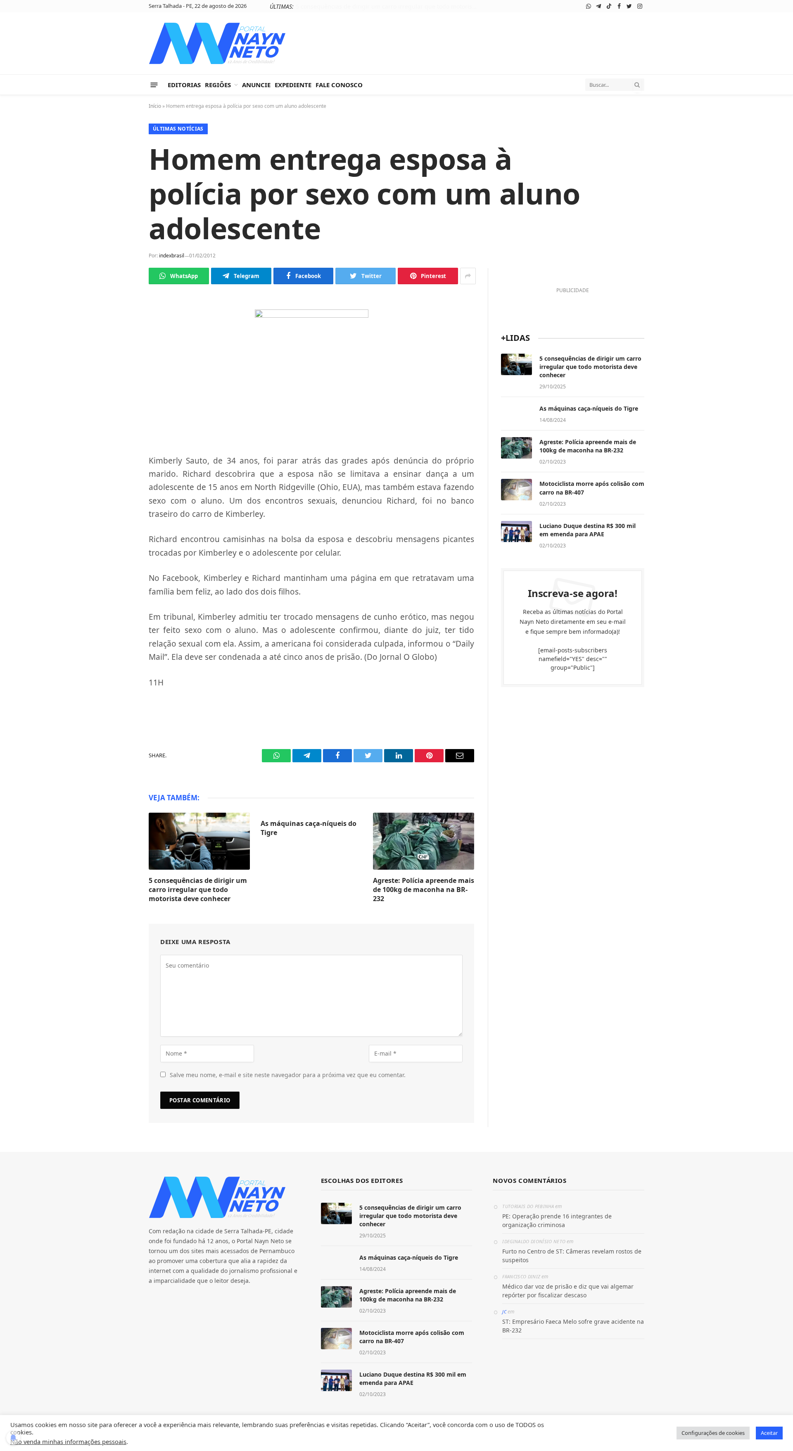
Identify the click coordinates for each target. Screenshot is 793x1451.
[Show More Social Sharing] (468, 276)
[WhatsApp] (120, 318)
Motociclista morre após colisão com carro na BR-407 (591, 488)
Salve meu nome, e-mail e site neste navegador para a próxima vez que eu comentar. (288, 1075)
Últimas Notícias (178, 128)
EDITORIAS (184, 85)
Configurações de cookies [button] (713, 1433)
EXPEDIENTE (293, 85)
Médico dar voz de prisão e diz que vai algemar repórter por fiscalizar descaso (568, 1290)
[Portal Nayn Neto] (217, 43)
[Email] (120, 435)
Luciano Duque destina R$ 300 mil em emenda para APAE (587, 530)
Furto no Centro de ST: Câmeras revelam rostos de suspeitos (571, 1255)
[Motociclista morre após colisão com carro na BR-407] (516, 489)
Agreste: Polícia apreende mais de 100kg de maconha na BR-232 (423, 889)
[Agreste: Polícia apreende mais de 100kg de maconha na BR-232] (423, 841)
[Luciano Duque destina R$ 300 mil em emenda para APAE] (516, 531)
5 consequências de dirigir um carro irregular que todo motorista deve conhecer (198, 889)
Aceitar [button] (769, 1433)
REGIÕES (218, 85)
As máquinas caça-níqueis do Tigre (407, 6)
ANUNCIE (256, 85)
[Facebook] (120, 357)
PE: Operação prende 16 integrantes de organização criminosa (557, 1220)
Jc (504, 1311)
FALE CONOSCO (339, 85)
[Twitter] (120, 377)
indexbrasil (171, 255)
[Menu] (154, 84)
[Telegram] (120, 338)
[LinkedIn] (120, 396)
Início (155, 105)
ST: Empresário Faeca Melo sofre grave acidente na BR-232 (573, 1326)
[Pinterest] (120, 415)
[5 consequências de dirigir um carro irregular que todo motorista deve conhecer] (199, 841)
